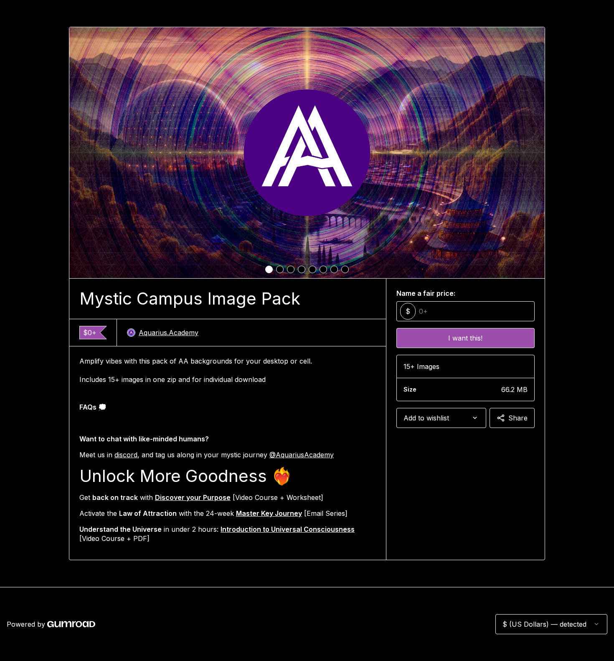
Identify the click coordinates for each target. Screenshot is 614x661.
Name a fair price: (425, 293)
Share (518, 418)
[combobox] (441, 418)
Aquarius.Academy (168, 332)
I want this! (465, 338)
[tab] (269, 269)
